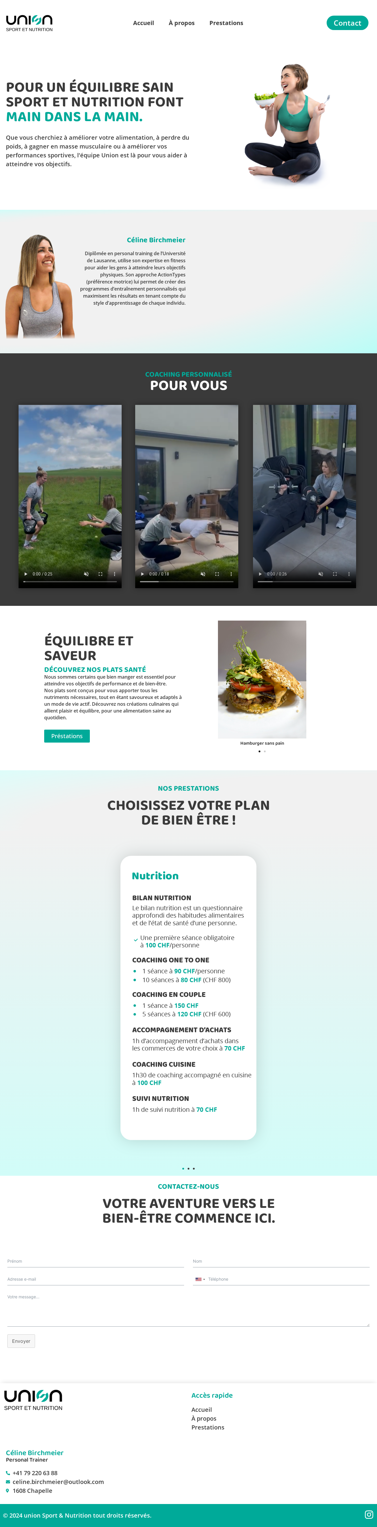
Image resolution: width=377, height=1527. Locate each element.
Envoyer (21, 1341)
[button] (224, 683)
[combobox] (200, 1279)
